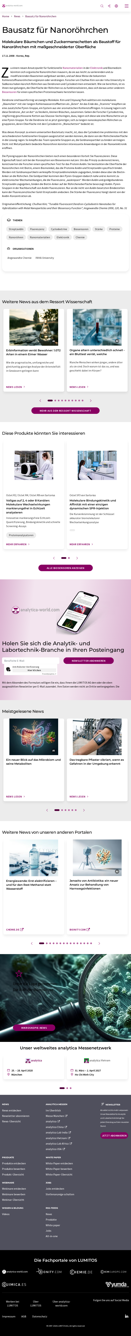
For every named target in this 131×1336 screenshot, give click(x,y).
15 (91, 943)
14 (88, 943)
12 (81, 943)
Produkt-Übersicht (13, 1174)
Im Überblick (53, 1110)
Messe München (55, 1116)
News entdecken (11, 1110)
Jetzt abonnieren (114, 1135)
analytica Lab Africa (57, 1143)
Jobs (48, 1230)
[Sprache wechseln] (116, 6)
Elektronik (96, 68)
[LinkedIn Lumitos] (126, 1316)
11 (77, 943)
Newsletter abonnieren (88, 660)
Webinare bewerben (13, 1194)
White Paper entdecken (59, 1163)
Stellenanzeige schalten (60, 1194)
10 (82, 400)
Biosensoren (9, 92)
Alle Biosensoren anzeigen (65, 568)
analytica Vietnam (56, 1138)
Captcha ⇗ (49, 674)
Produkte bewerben (13, 1168)
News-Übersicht (11, 1121)
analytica (51, 1121)
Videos (6, 1214)
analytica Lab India (57, 1132)
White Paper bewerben (59, 1168)
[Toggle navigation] (127, 6)
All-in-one (52, 1236)
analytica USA (54, 1149)
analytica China (55, 1127)
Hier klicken (34, 670)
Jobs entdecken (55, 1188)
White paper (53, 1225)
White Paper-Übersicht (59, 1174)
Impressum (8, 1316)
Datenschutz (39, 1316)
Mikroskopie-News (34, 1027)
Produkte (51, 1219)
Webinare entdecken (14, 1188)
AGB (23, 1316)
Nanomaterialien (73, 68)
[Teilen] (109, 6)
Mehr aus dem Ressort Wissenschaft (65, 410)
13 (84, 943)
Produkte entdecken (14, 1163)
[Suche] (102, 6)
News (49, 1214)
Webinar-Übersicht (13, 1199)
